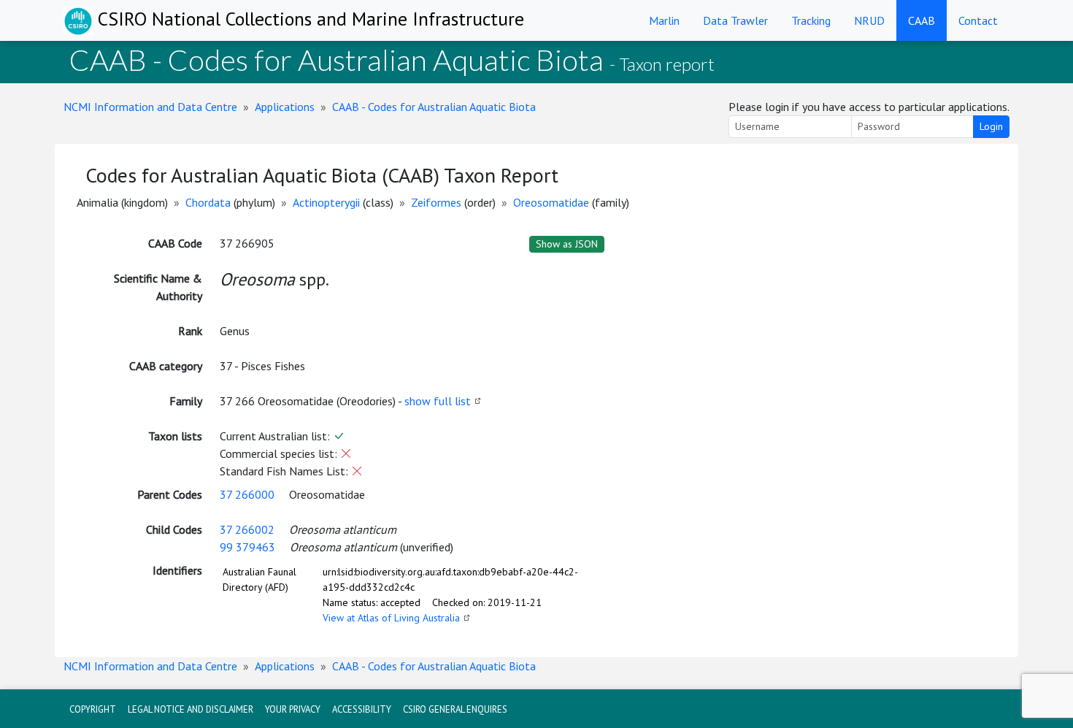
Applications (285, 106)
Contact (978, 20)
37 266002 (247, 529)
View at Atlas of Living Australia (391, 617)
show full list (437, 401)
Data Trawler (735, 20)
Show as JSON (567, 243)
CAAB (921, 20)
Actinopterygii (326, 202)
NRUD (869, 20)
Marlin (664, 20)
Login (991, 126)
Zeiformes (436, 202)
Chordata (208, 202)
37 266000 (247, 494)
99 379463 (247, 547)
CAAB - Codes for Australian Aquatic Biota (434, 106)
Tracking (811, 20)
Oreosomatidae (551, 202)
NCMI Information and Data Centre (150, 106)
